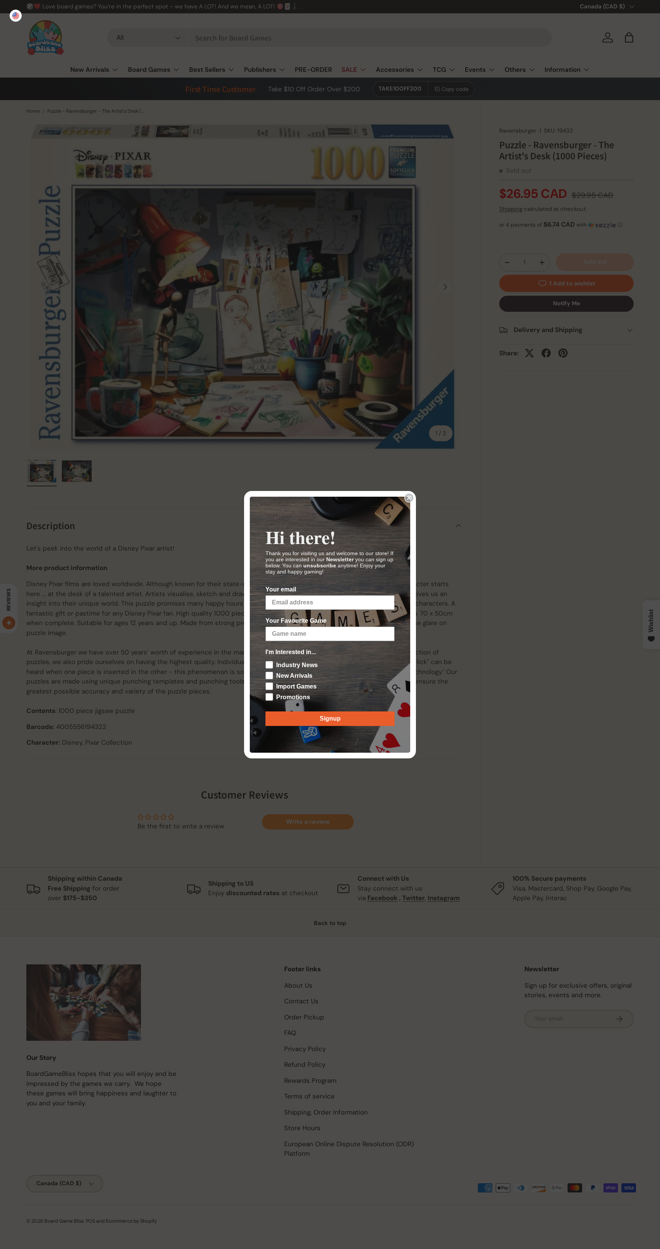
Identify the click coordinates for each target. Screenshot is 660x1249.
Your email (280, 589)
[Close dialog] (409, 498)
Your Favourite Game (296, 620)
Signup (330, 718)
